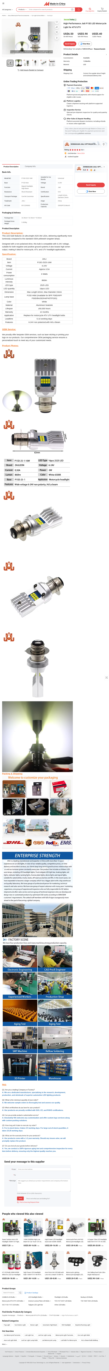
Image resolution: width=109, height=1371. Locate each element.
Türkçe (44, 1358)
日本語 (90, 1356)
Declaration (76, 1362)
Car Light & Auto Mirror (38, 15)
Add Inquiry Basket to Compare (31, 70)
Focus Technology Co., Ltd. (40, 1362)
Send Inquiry (70, 44)
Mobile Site (51, 1353)
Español (23, 1356)
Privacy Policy (86, 1362)
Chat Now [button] (86, 44)
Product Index (98, 1352)
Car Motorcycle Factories (12, 1335)
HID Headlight (66, 1325)
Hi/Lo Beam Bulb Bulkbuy (89, 1340)
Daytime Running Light (82, 1325)
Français (39, 1356)
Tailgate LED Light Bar (35, 1305)
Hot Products (9, 1352)
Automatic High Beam (50, 1325)
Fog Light (7, 1325)
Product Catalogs (32, 1293)
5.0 (84, 170)
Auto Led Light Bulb (10, 1340)
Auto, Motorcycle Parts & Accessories (18, 15)
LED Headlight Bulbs (35, 1297)
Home (4, 15)
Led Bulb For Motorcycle (69, 1340)
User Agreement (66, 1362)
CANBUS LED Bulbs (8, 1297)
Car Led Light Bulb (84, 1335)
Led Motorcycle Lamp (49, 1340)
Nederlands (70, 1356)
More (4, 1344)
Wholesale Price (64, 1352)
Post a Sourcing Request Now (28, 1202)
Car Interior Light (20, 1325)
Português (31, 1356)
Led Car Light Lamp (44, 1335)
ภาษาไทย (101, 1356)
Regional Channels (86, 1352)
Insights (59, 1353)
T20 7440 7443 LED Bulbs (89, 1301)
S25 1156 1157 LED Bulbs (10, 1305)
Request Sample (99, 49)
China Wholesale (52, 1352)
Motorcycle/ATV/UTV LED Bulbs (12, 1301)
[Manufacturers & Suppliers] (54, 4)
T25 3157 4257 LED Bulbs (63, 1301)
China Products (19, 1352)
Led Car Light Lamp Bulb (29, 1340)
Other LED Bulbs (59, 1305)
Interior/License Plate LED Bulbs (38, 1301)
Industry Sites (75, 1352)
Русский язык (48, 1356)
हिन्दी (95, 1356)
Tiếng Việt (51, 1358)
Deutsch (63, 1356)
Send (20, 1198)
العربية (78, 1356)
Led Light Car (29, 1335)
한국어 (84, 1356)
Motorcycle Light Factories (64, 1335)
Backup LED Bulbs (87, 1297)
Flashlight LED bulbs (61, 1297)
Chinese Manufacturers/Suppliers (35, 1352)
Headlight (50, 15)
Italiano (56, 1356)
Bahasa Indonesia (61, 1358)
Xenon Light (34, 1325)
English (17, 1356)
